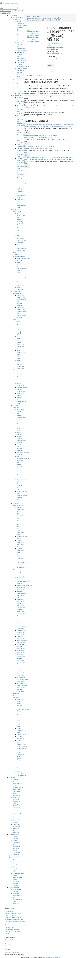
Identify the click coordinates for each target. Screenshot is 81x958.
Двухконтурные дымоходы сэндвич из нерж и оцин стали (18, 791)
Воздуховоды (17, 96)
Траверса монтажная (20, 737)
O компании (9, 911)
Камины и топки (16, 861)
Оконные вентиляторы (21, 655)
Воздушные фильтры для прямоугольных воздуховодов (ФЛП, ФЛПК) (22, 425)
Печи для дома (16, 865)
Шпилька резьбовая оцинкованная (21, 774)
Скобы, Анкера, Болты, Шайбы (19, 724)
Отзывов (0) (39, 75)
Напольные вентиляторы (21, 651)
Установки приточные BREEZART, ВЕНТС (20, 543)
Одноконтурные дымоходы (18, 818)
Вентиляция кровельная (17, 81)
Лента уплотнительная (22, 712)
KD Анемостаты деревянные (21, 233)
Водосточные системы (17, 890)
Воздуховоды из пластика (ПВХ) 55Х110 (21, 129)
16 (49, 43)
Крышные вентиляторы (21, 637)
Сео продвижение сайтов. (51, 957)
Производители (10, 928)
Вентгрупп (60, 47)
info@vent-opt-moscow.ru (13, 952)
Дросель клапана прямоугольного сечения (22, 439)
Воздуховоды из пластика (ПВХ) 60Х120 (21, 139)
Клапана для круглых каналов (19, 447)
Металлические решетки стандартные (22, 389)
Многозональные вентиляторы (22, 641)
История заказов (10, 942)
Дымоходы (12, 777)
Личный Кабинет (10, 940)
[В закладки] (52, 69)
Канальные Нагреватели (17, 292)
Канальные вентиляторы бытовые (21, 607)
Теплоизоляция (22, 734)
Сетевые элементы (16, 406)
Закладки (8, 944)
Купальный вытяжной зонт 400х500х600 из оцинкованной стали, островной (48, 126)
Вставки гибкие (19, 434)
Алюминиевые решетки (21, 381)
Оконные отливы (16, 904)
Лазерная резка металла (13, 917)
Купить (50, 65)
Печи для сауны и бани (16, 870)
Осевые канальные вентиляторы (21, 660)
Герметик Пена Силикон (20, 701)
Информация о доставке (13, 913)
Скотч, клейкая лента (19, 730)
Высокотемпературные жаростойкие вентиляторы (24, 587)
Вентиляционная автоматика (18, 18)
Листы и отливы (14, 887)
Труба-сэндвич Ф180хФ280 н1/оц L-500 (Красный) (40, 137)
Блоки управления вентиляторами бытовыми (22, 24)
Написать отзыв (56, 43)
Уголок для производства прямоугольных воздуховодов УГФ (22, 745)
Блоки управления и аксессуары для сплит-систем (17, 845)
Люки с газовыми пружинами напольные (20, 364)
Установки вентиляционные (18, 504)
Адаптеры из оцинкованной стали (21, 100)
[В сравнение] (52, 71)
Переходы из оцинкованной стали (21, 173)
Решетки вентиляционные (18, 371)
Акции (7, 933)
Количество (50, 57)
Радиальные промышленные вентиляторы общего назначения (22, 687)
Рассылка (8, 946)
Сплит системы (15, 837)
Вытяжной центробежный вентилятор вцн (21, 594)
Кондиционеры (14, 834)
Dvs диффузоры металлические (22, 227)
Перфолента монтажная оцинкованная (21, 717)
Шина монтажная (20, 769)
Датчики (19, 29)
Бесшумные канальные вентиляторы (21, 574)
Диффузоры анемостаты (17, 210)
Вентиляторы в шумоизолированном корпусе (24, 580)
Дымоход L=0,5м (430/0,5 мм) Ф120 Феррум (38, 148)
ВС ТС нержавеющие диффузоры (21, 247)
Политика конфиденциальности (15, 921)
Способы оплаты (10, 915)
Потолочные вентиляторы (21, 675)
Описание (28, 75)
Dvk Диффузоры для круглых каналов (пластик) (21, 218)
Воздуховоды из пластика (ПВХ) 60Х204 (21, 109)
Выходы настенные (20, 385)
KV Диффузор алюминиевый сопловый (21, 239)
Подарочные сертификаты (13, 929)
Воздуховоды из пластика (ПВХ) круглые (21, 119)
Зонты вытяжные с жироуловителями (19, 254)
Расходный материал (16, 853)
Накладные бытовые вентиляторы (21, 646)
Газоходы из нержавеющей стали (17, 782)
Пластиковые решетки (21, 394)
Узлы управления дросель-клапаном (20, 755)
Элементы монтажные (16, 822)
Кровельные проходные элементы (21, 90)
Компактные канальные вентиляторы (21, 632)
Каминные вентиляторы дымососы (21, 601)
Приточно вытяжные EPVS (20, 517)
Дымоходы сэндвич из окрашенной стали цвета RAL (17, 801)
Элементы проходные (16, 825)
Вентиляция (13, 15)
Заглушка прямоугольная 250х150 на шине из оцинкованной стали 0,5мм (47, 159)
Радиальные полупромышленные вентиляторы (23, 679)
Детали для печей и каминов (16, 883)
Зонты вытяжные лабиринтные (21, 284)
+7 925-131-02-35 (6, 10)
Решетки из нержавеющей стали (21, 400)
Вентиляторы (17, 570)
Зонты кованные (20, 289)
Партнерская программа (13, 931)
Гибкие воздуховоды (21, 145)
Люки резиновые (16, 320)
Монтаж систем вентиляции (14, 919)
